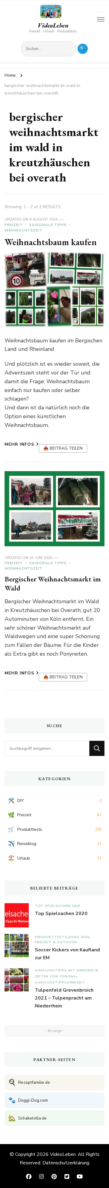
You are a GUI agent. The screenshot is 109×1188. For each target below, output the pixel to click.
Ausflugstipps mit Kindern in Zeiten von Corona (66, 973)
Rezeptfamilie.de (29, 1082)
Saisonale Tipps (48, 224)
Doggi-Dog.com (28, 1100)
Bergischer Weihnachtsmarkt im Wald (53, 583)
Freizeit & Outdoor (56, 942)
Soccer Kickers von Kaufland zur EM (67, 954)
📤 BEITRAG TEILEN (63, 448)
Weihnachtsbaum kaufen (51, 242)
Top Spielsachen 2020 (57, 905)
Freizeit (14, 224)
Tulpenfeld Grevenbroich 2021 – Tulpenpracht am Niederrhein (64, 998)
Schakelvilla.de (27, 1118)
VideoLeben (53, 25)
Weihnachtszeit (23, 230)
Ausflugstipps (51, 982)
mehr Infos (19, 444)
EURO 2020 (79, 937)
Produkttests (51, 937)
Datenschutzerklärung (65, 1163)
